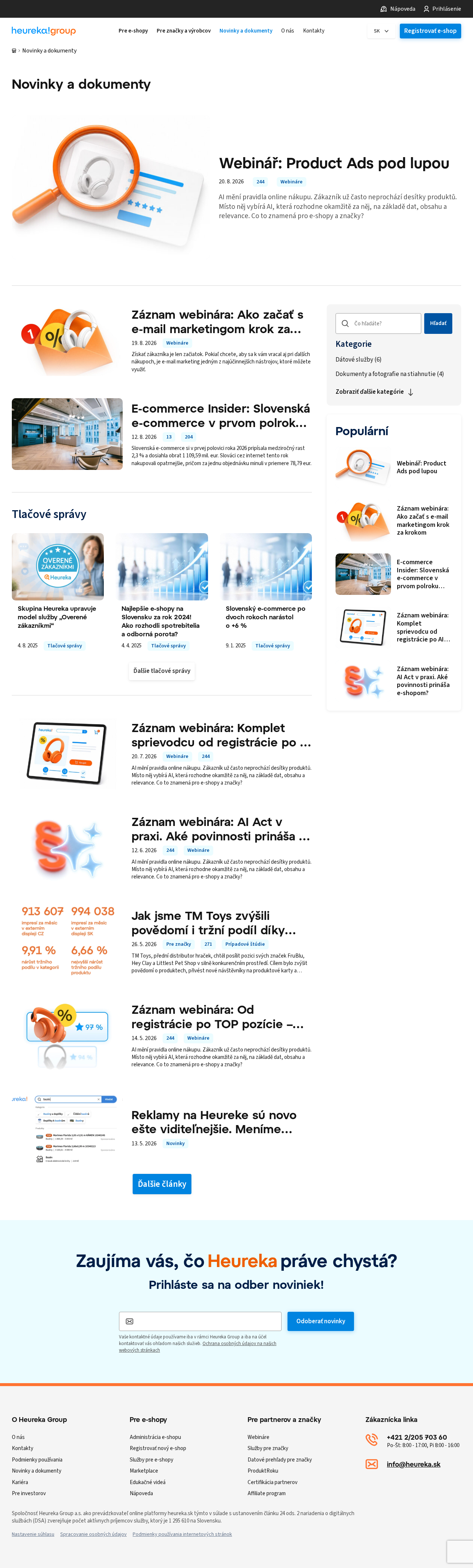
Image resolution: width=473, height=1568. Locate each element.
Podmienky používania (37, 1460)
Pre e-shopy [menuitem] (133, 31)
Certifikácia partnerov (272, 1482)
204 (189, 437)
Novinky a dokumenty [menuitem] (246, 31)
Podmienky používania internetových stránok (182, 1534)
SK (377, 31)
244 (260, 182)
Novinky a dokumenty (36, 1471)
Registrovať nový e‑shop (158, 1448)
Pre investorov (29, 1493)
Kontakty (22, 1448)
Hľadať (438, 323)
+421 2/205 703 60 (417, 1437)
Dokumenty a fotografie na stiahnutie (390, 374)
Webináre (291, 182)
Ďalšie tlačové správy (161, 671)
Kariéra (20, 1482)
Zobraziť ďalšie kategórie (370, 391)
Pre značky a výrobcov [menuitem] (184, 31)
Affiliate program (267, 1493)
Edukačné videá (148, 1482)
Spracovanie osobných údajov (93, 1534)
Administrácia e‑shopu (155, 1437)
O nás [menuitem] (287, 31)
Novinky (175, 1143)
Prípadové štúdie (245, 944)
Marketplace (144, 1471)
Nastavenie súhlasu (33, 1534)
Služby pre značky (268, 1448)
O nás (18, 1437)
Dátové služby (359, 360)
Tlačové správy (64, 646)
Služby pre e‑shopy (151, 1460)
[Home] (44, 31)
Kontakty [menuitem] (313, 31)
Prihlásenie (446, 9)
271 (208, 944)
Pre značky (178, 944)
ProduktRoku (263, 1471)
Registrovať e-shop (430, 31)
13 (168, 437)
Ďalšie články (162, 1184)
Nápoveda (402, 9)
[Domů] (14, 50)
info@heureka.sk (413, 1464)
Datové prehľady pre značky (280, 1460)
